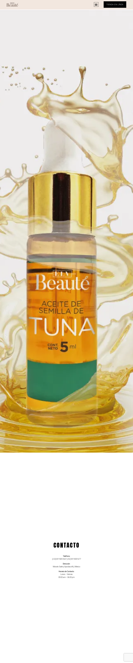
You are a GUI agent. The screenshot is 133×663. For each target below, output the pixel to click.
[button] (96, 4)
